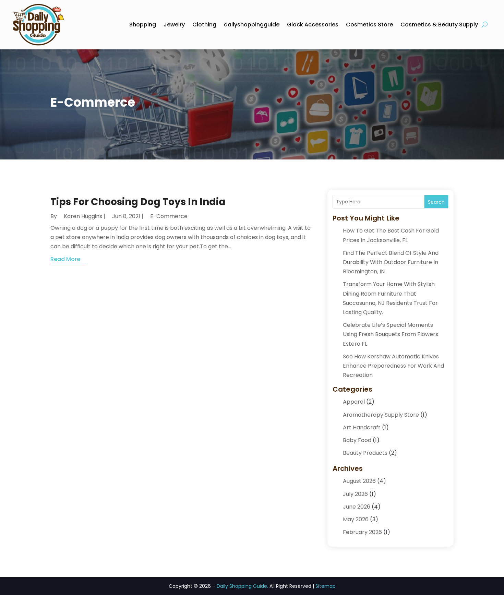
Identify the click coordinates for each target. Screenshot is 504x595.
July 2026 (355, 494)
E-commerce (169, 216)
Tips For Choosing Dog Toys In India (138, 202)
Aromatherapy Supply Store (381, 415)
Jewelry (174, 24)
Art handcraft (362, 427)
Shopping (142, 24)
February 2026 (362, 532)
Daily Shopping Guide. (242, 586)
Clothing (204, 24)
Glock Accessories (312, 24)
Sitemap (325, 586)
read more (65, 259)
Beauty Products (365, 453)
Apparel (354, 402)
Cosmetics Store (369, 24)
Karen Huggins (83, 216)
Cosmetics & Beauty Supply (439, 24)
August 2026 (359, 481)
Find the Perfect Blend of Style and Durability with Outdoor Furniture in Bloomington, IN (391, 262)
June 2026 (356, 507)
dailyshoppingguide (251, 24)
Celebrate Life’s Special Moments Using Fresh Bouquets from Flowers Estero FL (390, 334)
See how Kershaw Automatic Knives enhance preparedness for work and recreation (393, 366)
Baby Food (357, 440)
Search (436, 202)
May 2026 (356, 519)
